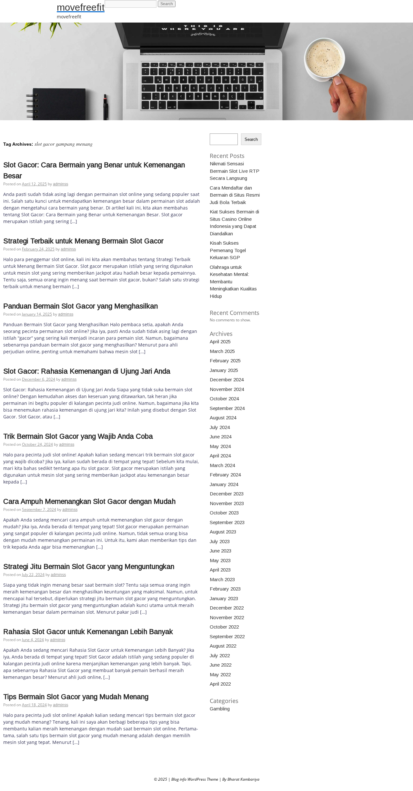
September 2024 (227, 408)
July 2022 (220, 655)
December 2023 (227, 493)
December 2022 (227, 607)
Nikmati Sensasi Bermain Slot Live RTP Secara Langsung (234, 171)
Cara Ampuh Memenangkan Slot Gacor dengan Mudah (89, 501)
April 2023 (220, 569)
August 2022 (223, 646)
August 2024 (223, 417)
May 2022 (220, 674)
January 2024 (224, 484)
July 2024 (220, 427)
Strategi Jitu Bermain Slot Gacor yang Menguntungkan (88, 566)
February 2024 (225, 474)
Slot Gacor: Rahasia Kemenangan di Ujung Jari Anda (86, 371)
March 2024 (222, 465)
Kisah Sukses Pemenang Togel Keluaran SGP (228, 250)
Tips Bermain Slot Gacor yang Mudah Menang (75, 697)
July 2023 (220, 541)
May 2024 (220, 446)
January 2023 (224, 598)
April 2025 (220, 341)
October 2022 (224, 627)
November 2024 (227, 389)
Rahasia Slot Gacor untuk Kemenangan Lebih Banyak (88, 632)
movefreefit (81, 7)
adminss (60, 184)
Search (251, 139)
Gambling (220, 708)
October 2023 (224, 512)
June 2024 (220, 436)
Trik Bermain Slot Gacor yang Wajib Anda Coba (78, 436)
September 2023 (227, 522)
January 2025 (224, 370)
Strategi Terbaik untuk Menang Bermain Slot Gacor (83, 241)
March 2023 (222, 579)
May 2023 (220, 560)
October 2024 (224, 398)
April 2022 (220, 684)
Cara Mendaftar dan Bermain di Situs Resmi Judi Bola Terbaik (235, 195)
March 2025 (222, 351)
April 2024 (220, 455)
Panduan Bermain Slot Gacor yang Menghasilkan (80, 306)
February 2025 (225, 360)
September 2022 (227, 636)
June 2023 (220, 550)
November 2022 (227, 617)
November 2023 (227, 503)
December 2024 (227, 379)
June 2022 (220, 665)
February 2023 (225, 588)
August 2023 (223, 531)
